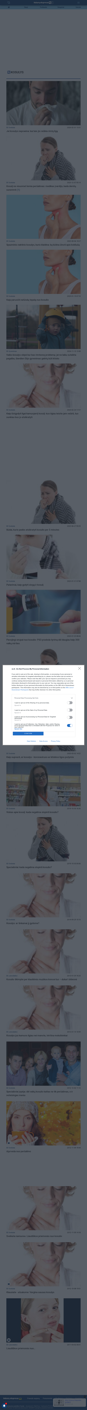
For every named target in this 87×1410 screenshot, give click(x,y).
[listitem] (43, 698)
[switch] (70, 702)
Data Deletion (31, 741)
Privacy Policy (55, 741)
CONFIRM (28, 733)
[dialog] (43, 705)
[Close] (80, 669)
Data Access (43, 741)
